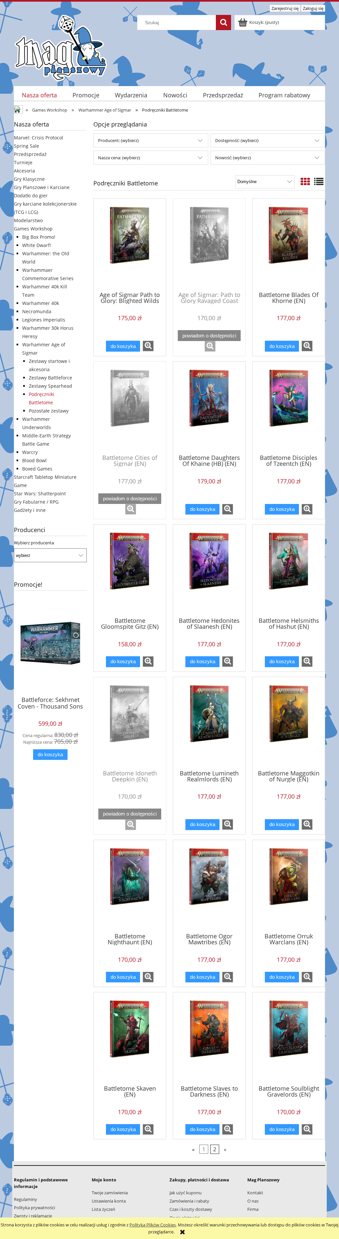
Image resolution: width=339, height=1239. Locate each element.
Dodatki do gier (31, 195)
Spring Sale (26, 146)
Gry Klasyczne (29, 179)
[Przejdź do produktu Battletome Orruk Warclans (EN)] (288, 885)
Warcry (30, 452)
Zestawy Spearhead (50, 386)
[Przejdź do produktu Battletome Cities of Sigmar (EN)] (130, 407)
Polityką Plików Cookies (152, 1225)
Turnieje (23, 162)
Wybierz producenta (34, 542)
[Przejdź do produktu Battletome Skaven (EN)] (130, 1038)
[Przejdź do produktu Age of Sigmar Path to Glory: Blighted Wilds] (130, 244)
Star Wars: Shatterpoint (40, 493)
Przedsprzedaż (30, 154)
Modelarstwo (28, 220)
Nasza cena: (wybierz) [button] (119, 158)
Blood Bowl (34, 460)
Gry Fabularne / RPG (36, 502)
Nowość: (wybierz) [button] (233, 158)
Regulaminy (25, 1199)
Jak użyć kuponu (186, 1193)
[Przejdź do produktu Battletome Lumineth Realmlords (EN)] (209, 722)
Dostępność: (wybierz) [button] (237, 140)
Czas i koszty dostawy (191, 1209)
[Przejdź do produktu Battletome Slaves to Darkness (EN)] (209, 1038)
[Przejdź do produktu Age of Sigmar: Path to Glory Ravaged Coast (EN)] (209, 244)
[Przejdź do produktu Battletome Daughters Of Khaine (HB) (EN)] (209, 407)
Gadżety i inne (30, 510)
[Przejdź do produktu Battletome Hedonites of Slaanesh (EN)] (209, 570)
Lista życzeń (103, 1209)
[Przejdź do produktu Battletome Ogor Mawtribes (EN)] (209, 885)
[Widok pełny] (318, 181)
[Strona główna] (60, 47)
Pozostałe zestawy (49, 411)
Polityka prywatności (34, 1208)
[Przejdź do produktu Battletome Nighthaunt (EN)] (130, 885)
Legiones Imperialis (43, 320)
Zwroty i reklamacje (33, 1216)
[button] (148, 346)
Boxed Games (37, 469)
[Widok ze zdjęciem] (305, 181)
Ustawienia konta (109, 1201)
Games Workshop (33, 228)
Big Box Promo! (38, 237)
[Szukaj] (223, 22)
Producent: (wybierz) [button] (118, 140)
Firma (253, 1209)
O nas (253, 1201)
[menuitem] (39, 95)
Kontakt (255, 1193)
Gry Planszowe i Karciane (42, 187)
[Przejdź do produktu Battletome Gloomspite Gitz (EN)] (130, 570)
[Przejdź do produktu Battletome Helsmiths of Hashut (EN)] (288, 570)
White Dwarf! (36, 245)
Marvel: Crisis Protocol (38, 137)
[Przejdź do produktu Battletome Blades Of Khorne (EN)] (288, 244)
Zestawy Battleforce (50, 377)
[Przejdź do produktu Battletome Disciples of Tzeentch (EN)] (288, 407)
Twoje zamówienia (110, 1193)
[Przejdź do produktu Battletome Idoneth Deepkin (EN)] (130, 722)
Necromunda (36, 311)
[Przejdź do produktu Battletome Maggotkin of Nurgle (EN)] (288, 722)
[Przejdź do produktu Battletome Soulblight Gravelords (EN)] (288, 1038)
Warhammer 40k (40, 303)
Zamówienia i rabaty (189, 1201)
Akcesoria (24, 171)
